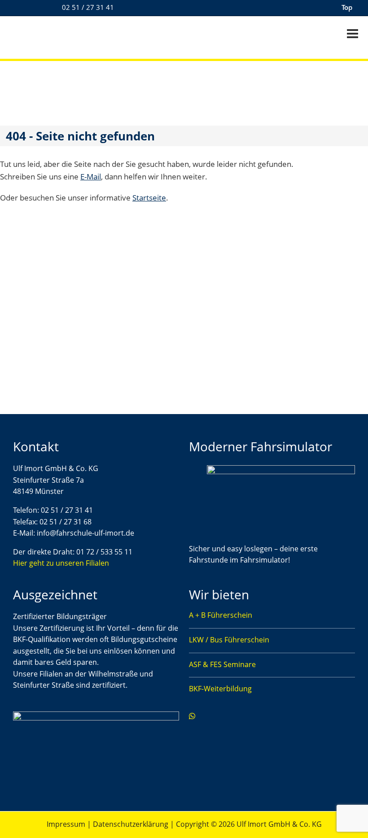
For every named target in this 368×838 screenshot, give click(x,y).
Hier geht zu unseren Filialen (61, 563)
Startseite (149, 197)
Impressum (66, 824)
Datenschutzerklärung (130, 824)
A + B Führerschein (220, 615)
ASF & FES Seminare (222, 664)
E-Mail (90, 176)
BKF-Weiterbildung (220, 689)
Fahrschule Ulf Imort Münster (62, 35)
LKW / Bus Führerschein (229, 640)
